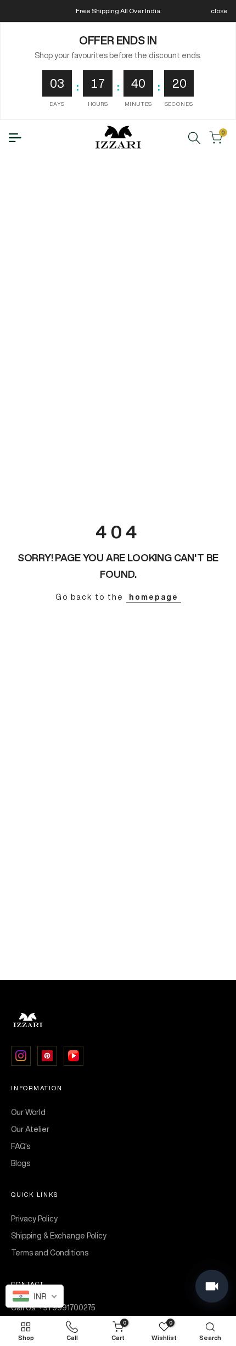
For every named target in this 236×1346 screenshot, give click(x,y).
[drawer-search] (194, 138)
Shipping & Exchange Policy (58, 1236)
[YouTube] (73, 1056)
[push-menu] (14, 138)
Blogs (20, 1163)
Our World (28, 1112)
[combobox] (34, 1296)
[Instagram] (21, 1056)
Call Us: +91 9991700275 (53, 1307)
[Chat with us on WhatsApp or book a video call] (211, 1286)
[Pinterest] (47, 1056)
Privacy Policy (34, 1219)
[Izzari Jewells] (118, 1020)
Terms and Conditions (49, 1253)
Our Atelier (30, 1129)
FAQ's (20, 1146)
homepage (153, 597)
